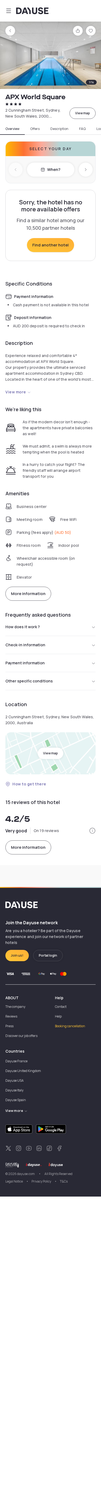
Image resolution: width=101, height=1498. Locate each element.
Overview (12, 129)
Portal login (48, 955)
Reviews (11, 1016)
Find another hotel (50, 245)
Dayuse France (16, 1061)
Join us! (17, 955)
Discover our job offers (21, 1035)
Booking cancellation (70, 1026)
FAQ (82, 129)
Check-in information (25, 644)
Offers (35, 129)
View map (82, 113)
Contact (61, 1006)
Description (59, 129)
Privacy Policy (41, 1181)
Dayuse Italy (14, 1090)
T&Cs (64, 1181)
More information (28, 593)
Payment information (25, 662)
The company (15, 1006)
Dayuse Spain (15, 1100)
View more (15, 391)
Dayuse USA (14, 1080)
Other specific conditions (29, 680)
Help (58, 1016)
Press (9, 1026)
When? (53, 169)
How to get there (29, 783)
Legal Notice (14, 1181)
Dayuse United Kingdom (23, 1070)
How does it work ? (22, 626)
